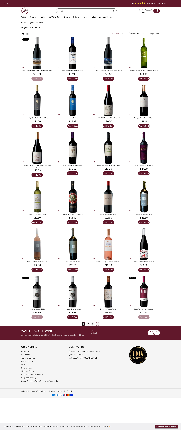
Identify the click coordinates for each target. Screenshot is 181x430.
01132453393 (77, 355)
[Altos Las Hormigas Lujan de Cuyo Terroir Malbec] (37, 53)
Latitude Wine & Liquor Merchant (42, 391)
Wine (23, 17)
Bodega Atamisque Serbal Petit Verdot (108, 165)
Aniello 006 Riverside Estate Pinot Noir (108, 118)
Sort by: (125, 34)
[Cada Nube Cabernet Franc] (144, 197)
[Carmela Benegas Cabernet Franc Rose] (108, 244)
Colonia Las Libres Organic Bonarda (144, 261)
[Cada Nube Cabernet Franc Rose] (37, 244)
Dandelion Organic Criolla (37, 309)
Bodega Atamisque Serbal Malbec (73, 165)
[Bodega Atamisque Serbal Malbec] (73, 148)
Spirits (33, 17)
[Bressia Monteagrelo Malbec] (108, 197)
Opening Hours (105, 17)
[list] (27, 34)
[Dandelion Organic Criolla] (37, 292)
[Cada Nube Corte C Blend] (73, 244)
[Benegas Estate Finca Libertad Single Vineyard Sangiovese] (37, 148)
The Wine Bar (54, 17)
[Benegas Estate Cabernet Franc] (144, 100)
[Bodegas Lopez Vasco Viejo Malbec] (73, 197)
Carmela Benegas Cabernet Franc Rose (108, 261)
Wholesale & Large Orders (32, 374)
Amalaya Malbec (73, 118)
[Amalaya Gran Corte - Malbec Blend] (37, 100)
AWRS (23, 364)
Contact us (25, 355)
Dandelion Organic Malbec (73, 309)
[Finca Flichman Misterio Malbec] (144, 292)
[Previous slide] (121, 3)
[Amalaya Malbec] (73, 100)
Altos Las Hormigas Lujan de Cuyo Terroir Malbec (37, 70)
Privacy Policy (27, 361)
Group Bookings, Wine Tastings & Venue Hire (39, 381)
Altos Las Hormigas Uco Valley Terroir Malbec (108, 70)
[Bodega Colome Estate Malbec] (144, 148)
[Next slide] (177, 3)
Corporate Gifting (28, 378)
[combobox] (86, 11)
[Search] (113, 11)
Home (23, 23)
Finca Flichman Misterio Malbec (143, 309)
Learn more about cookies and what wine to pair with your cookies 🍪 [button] (86, 426)
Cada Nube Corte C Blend (72, 261)
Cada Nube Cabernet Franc (144, 214)
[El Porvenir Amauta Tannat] (108, 292)
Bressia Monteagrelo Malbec (108, 214)
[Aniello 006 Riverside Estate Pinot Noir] (108, 100)
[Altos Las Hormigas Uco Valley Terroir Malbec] (108, 53)
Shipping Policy (27, 371)
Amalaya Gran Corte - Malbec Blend (37, 118)
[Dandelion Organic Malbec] (73, 292)
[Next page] (97, 324)
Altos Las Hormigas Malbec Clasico (72, 70)
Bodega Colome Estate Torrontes (37, 214)
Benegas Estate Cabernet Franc (143, 118)
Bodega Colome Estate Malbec (144, 165)
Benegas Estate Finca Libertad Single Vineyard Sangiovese (37, 166)
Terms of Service (28, 358)
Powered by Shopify (65, 391)
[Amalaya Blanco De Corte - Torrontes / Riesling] (144, 53)
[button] (157, 11)
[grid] (23, 34)
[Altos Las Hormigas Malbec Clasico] (73, 53)
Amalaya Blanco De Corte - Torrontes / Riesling (144, 70)
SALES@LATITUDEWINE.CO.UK (84, 358)
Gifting (76, 17)
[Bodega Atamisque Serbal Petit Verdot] (108, 148)
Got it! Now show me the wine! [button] (166, 426)
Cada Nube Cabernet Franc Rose (37, 261)
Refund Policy (27, 368)
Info (85, 17)
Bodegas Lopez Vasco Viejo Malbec (72, 214)
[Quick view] (23, 67)
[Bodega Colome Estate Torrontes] (37, 197)
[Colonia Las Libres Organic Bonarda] (144, 244)
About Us (25, 351)
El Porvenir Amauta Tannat (108, 309)
